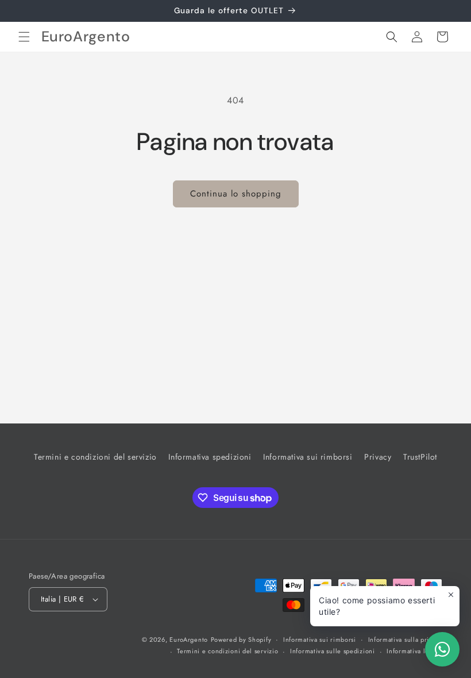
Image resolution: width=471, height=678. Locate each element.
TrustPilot (420, 457)
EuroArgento (188, 639)
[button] (24, 36)
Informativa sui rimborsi (307, 457)
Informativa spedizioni (209, 457)
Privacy (377, 457)
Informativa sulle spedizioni (332, 651)
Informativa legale (414, 651)
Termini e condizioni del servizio (95, 457)
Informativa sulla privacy (405, 639)
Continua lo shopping (235, 193)
